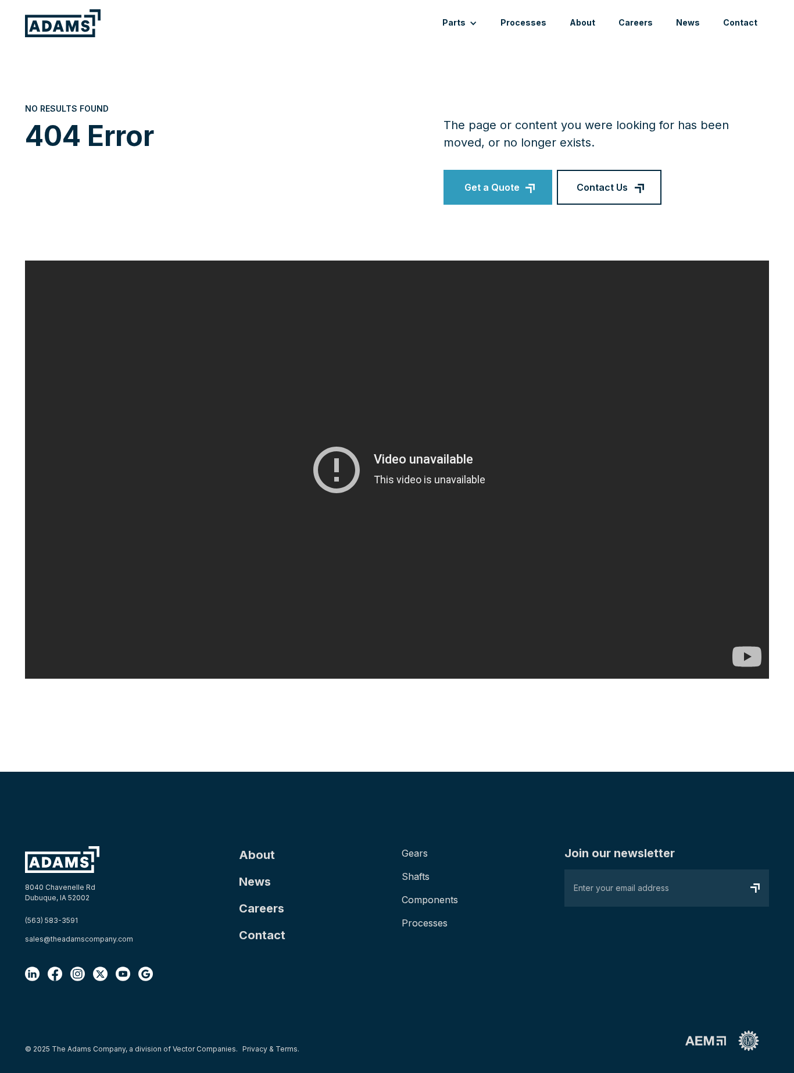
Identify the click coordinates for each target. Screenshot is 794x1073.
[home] (63, 23)
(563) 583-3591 (51, 920)
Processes (523, 22)
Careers (635, 22)
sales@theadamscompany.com (79, 939)
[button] (460, 23)
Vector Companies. (205, 1049)
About (582, 22)
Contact (740, 22)
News (688, 22)
